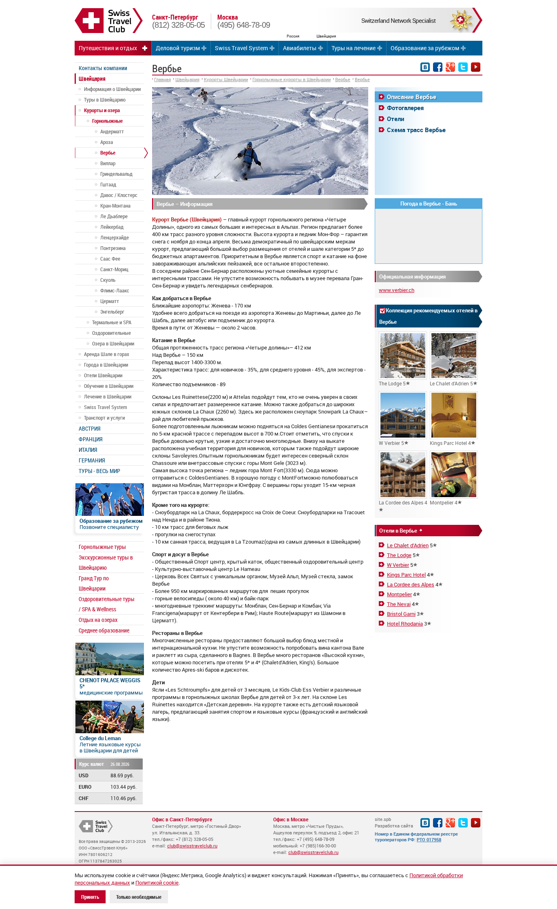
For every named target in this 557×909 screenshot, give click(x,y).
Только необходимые (138, 896)
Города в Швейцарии (106, 364)
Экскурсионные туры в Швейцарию (106, 562)
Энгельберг (112, 311)
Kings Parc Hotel (406, 574)
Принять (90, 896)
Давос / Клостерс (118, 195)
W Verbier (398, 564)
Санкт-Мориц (114, 269)
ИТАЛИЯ (88, 449)
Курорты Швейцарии (226, 79)
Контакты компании (103, 68)
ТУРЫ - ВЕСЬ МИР (99, 471)
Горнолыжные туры (102, 547)
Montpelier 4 (444, 502)
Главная (162, 79)
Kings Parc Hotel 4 (450, 443)
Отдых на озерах (98, 620)
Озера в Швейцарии (113, 343)
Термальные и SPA (111, 322)
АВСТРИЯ (89, 428)
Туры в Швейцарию (105, 99)
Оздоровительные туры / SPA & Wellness (107, 604)
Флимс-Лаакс (114, 290)
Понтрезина (113, 248)
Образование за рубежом (425, 48)
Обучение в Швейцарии (108, 385)
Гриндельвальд (116, 173)
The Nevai (399, 604)
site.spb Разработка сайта (394, 822)
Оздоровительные (111, 332)
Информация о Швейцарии (112, 89)
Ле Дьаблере (114, 216)
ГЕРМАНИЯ (92, 460)
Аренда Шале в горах (106, 354)
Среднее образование (104, 630)
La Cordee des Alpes (410, 584)
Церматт (109, 301)
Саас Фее (110, 258)
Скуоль (107, 279)
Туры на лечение (354, 48)
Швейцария (92, 78)
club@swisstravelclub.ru (192, 846)
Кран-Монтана (115, 205)
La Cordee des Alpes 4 (403, 502)
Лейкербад (112, 226)
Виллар (107, 163)
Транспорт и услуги (104, 417)
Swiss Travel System (241, 48)
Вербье (107, 152)
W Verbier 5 (391, 443)
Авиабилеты (299, 48)
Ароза (106, 142)
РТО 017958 (429, 839)
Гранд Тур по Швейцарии (94, 583)
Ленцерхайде (114, 237)
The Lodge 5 (392, 383)
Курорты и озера (102, 110)
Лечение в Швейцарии (107, 396)
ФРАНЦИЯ (90, 439)
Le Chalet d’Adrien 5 (451, 383)
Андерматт (112, 131)
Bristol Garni (401, 613)
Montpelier (399, 594)
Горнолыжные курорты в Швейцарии (291, 79)
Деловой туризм (178, 48)
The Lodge (399, 555)
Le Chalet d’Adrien (408, 545)
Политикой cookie (157, 882)
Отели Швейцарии (103, 375)
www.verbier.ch (396, 290)
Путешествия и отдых (108, 48)
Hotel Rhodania (405, 623)
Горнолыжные (107, 120)
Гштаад (108, 184)
